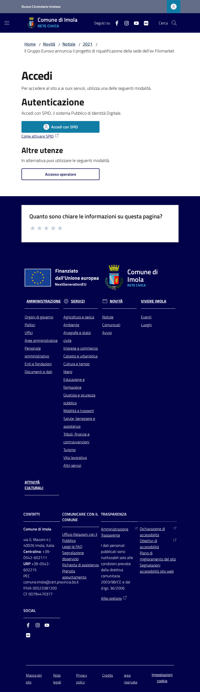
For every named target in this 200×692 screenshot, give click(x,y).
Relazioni (81, 534)
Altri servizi (72, 465)
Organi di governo (39, 317)
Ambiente (71, 325)
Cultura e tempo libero (76, 368)
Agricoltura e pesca (78, 317)
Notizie (68, 44)
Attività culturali (34, 485)
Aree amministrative (41, 340)
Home (30, 44)
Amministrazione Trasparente (114, 532)
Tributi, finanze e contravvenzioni (76, 438)
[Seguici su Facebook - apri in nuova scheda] (115, 23)
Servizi (78, 301)
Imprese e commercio (80, 348)
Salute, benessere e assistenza (79, 422)
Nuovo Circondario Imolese (40, 6)
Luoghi (146, 325)
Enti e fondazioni (38, 364)
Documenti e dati (38, 372)
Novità (49, 44)
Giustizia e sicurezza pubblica (79, 399)
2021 (87, 44)
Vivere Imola (153, 301)
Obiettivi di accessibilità (149, 544)
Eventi (146, 317)
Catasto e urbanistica (80, 356)
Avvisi (107, 333)
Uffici (29, 333)
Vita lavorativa (75, 457)
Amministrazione (44, 301)
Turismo (69, 450)
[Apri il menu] (7, 23)
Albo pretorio (111, 598)
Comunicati (111, 325)
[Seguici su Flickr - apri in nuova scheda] (144, 23)
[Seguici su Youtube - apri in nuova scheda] (134, 23)
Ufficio (67, 534)
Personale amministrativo (37, 352)
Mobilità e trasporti (78, 411)
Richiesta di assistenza (80, 565)
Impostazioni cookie (162, 678)
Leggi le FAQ (72, 547)
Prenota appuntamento (74, 574)
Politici (30, 325)
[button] (174, 23)
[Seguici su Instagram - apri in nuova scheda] (125, 23)
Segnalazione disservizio (73, 556)
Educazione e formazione (74, 383)
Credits (107, 675)
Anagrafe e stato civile (77, 336)
